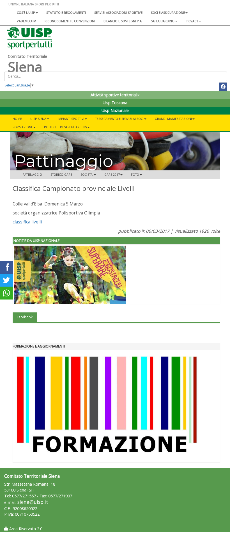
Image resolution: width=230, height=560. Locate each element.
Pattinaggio (32, 174)
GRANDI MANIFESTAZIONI (173, 118)
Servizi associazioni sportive (118, 12)
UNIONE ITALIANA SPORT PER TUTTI (33, 4)
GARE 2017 (112, 174)
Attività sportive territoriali (114, 94)
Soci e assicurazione (168, 12)
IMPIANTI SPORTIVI (71, 118)
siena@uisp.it (32, 502)
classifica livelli (27, 222)
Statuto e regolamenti (66, 12)
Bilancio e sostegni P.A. (123, 21)
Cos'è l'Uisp (26, 12)
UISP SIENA (38, 118)
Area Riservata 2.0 (25, 528)
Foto (135, 174)
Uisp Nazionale (115, 110)
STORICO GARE (61, 174)
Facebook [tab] (25, 317)
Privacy (192, 21)
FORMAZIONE (23, 127)
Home (17, 118)
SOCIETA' (87, 174)
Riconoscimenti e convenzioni (70, 21)
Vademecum (26, 21)
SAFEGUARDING (162, 21)
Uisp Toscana (115, 102)
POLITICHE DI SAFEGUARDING (65, 127)
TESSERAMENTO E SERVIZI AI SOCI (119, 118)
